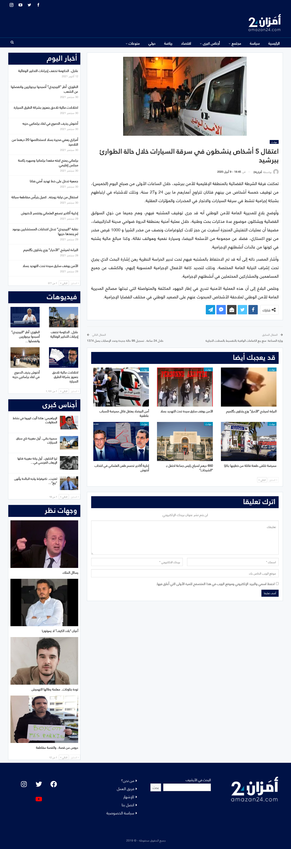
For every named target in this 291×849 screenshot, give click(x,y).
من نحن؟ (127, 780)
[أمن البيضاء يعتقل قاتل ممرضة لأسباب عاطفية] (121, 387)
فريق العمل (125, 788)
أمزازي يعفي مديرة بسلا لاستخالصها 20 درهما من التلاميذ (45, 141)
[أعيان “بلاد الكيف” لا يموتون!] (44, 602)
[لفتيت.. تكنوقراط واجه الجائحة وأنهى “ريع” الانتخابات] (69, 483)
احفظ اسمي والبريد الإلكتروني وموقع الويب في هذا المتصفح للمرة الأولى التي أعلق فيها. (215, 583)
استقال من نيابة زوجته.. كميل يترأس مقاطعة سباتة (45, 197)
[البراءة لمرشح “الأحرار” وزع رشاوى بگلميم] (249, 387)
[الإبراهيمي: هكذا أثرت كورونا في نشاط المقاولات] (69, 422)
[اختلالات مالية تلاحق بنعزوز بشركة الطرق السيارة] (63, 357)
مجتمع (236, 42)
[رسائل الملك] (44, 544)
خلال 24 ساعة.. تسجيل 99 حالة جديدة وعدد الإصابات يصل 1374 (125, 340)
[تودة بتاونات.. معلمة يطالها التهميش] (44, 661)
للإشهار (128, 796)
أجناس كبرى (211, 42)
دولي (152, 42)
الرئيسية (274, 42)
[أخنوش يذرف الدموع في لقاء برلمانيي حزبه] (25, 357)
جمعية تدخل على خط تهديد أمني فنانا (54, 181)
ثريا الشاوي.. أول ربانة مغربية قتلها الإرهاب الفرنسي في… (37, 460)
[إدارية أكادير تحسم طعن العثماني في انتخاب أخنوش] (121, 441)
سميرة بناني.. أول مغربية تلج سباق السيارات (36, 440)
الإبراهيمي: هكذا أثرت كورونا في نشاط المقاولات (35, 419)
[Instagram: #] (24, 784)
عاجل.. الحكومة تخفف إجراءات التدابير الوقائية (48, 70)
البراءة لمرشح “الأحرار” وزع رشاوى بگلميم (50, 249)
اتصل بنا (128, 804)
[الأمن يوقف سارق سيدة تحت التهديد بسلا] (185, 387)
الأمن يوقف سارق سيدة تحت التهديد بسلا (50, 265)
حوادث (274, 142)
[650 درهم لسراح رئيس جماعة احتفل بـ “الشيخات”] (185, 441)
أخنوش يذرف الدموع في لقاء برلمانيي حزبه (50, 123)
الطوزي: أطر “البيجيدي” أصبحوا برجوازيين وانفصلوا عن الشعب (44, 88)
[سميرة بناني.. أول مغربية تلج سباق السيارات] (69, 443)
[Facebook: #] (53, 784)
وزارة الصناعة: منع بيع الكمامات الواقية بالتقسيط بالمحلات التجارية (244, 340)
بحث (156, 787)
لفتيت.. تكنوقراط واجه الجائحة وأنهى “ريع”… (35, 480)
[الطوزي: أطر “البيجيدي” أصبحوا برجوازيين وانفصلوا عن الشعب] (25, 317)
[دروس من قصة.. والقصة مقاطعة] (44, 719)
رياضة (168, 42)
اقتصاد (186, 42)
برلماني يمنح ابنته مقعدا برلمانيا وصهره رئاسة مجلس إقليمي (48, 162)
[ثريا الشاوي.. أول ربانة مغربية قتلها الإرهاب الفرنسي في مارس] (69, 463)
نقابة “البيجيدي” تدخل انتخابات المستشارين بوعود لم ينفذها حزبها (45, 231)
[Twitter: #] (39, 784)
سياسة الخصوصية (120, 812)
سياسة (255, 42)
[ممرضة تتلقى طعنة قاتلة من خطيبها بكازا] (249, 441)
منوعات (134, 42)
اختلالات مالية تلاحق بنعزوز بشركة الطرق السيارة (46, 107)
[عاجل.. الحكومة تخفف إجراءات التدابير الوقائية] (63, 317)
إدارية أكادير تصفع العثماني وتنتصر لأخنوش (49, 213)
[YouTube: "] (39, 799)
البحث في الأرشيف (198, 779)
